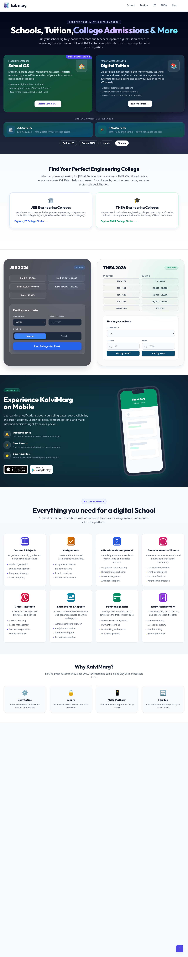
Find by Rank (158, 353)
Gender (17, 329)
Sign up (122, 143)
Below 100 (121, 308)
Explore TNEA (88, 143)
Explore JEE (68, 143)
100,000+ (160, 308)
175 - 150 (121, 288)
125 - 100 (121, 301)
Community (19, 316)
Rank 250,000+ (28, 295)
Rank (144, 340)
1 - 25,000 (160, 281)
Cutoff (110, 340)
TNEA (164, 5)
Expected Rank (56, 316)
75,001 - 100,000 (160, 301)
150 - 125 (121, 294)
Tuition (144, 5)
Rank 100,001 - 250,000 (66, 286)
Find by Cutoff (123, 353)
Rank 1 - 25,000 (28, 278)
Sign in (106, 143)
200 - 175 (121, 281)
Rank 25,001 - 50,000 (66, 278)
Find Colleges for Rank (47, 346)
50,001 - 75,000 (160, 294)
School (131, 5)
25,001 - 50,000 (160, 288)
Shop (174, 5)
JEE (154, 5)
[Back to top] (179, 948)
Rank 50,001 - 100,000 (28, 286)
